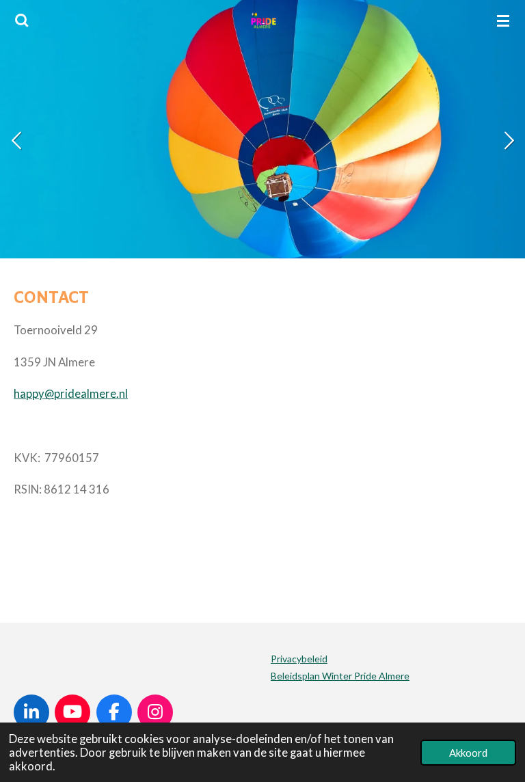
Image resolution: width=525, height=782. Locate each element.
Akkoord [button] (468, 752)
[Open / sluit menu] (503, 20)
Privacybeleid (299, 658)
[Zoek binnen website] (22, 20)
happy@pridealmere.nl (71, 394)
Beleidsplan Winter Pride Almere (340, 676)
